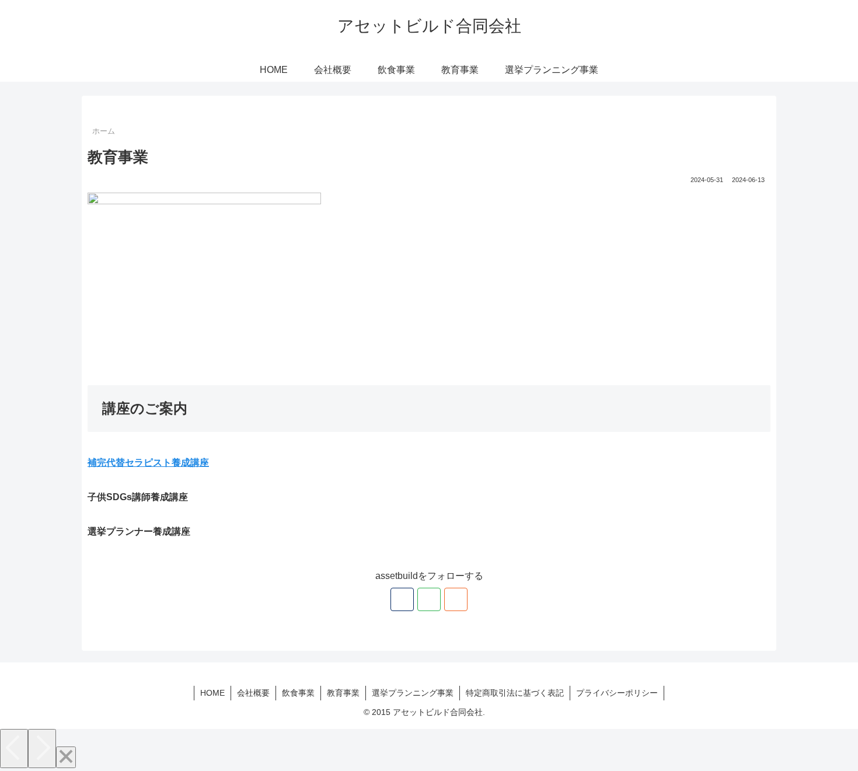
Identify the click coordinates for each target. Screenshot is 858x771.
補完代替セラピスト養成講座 (148, 463)
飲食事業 (298, 692)
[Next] (42, 748)
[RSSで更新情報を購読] (456, 599)
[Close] (66, 757)
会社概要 (253, 692)
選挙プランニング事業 (413, 692)
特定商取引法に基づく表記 (515, 692)
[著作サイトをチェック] (402, 599)
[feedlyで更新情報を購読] (429, 599)
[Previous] (14, 748)
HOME (212, 692)
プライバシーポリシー (617, 692)
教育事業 (343, 692)
